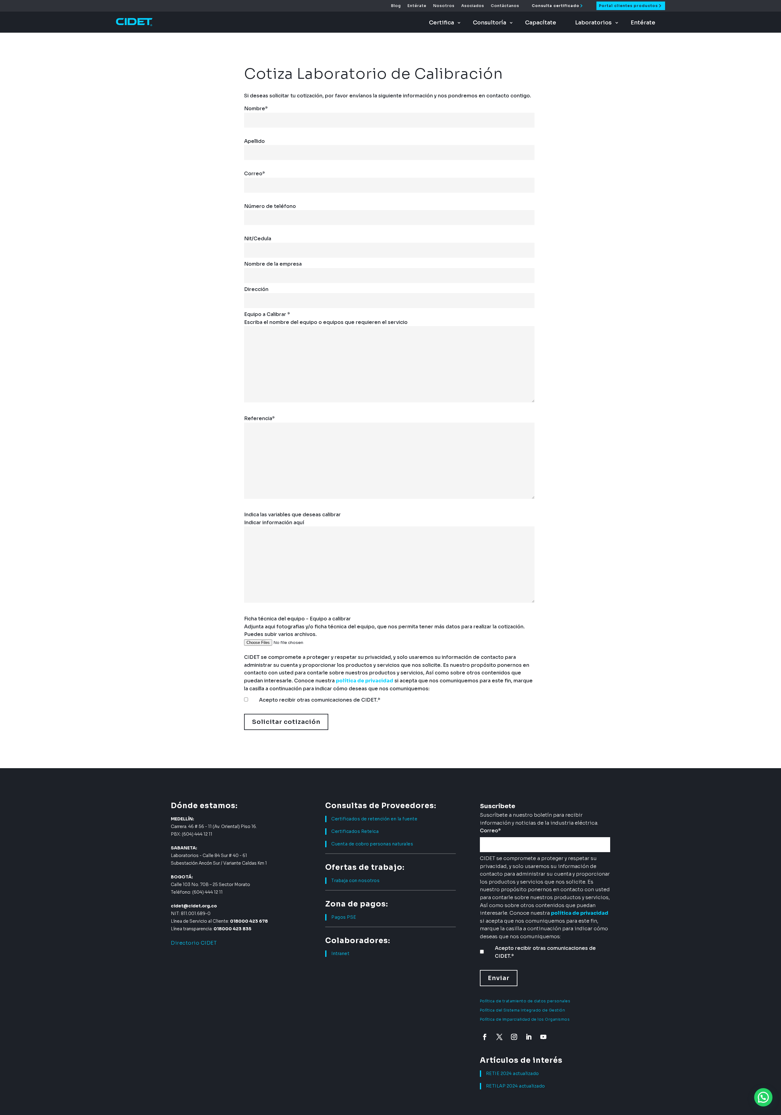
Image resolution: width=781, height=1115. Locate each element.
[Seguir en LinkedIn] (529, 1037)
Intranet (340, 953)
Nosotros (444, 6)
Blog (396, 6)
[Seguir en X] (499, 1037)
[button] (763, 1097)
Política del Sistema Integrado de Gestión (522, 1010)
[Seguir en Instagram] (514, 1037)
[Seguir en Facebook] (485, 1037)
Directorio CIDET (194, 943)
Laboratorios (593, 22)
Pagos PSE (343, 917)
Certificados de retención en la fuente (374, 819)
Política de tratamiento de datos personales (525, 1001)
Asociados (472, 6)
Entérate (417, 6)
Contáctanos (505, 6)
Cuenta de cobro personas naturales (372, 844)
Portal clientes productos (628, 5)
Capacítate (540, 22)
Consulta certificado (555, 5)
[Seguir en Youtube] (543, 1037)
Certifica (441, 22)
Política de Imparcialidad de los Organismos (525, 1019)
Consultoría (489, 22)
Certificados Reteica (355, 831)
